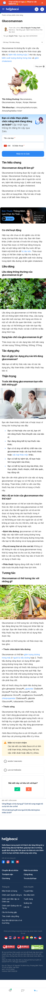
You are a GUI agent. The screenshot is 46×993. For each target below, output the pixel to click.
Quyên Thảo (13, 36)
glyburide (29, 688)
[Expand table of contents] (23, 42)
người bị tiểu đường (21, 658)
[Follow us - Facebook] (3, 861)
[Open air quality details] (10, 990)
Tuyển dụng (28, 899)
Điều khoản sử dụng (9, 891)
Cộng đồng (28, 874)
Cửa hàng (6, 878)
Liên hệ (26, 907)
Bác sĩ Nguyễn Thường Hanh (30, 28)
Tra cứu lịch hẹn (30, 878)
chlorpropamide (8, 698)
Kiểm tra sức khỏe (31, 870)
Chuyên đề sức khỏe (10, 870)
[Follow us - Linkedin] (12, 861)
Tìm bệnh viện (7, 874)
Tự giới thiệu (28, 891)
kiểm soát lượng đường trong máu (16, 58)
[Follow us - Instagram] (8, 861)
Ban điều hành (29, 895)
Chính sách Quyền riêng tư (12, 895)
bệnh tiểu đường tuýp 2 (18, 54)
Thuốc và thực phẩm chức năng (12, 15)
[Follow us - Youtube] (17, 861)
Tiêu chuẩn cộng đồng (10, 916)
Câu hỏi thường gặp (9, 912)
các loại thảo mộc (20, 455)
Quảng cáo (28, 903)
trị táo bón (26, 251)
